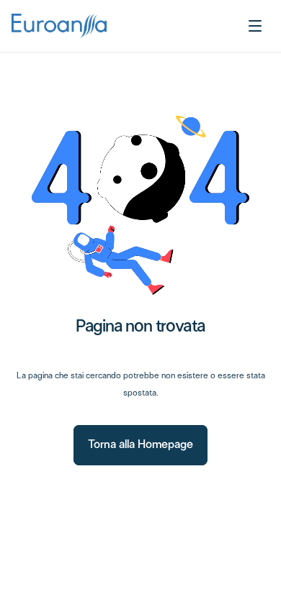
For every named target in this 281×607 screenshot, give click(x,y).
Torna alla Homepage (140, 444)
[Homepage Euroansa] (59, 26)
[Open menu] (255, 26)
